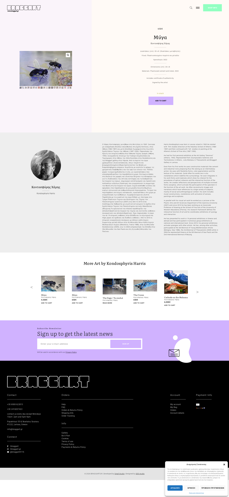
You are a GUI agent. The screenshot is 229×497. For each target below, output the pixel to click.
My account (175, 404)
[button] (224, 464)
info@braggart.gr (14, 429)
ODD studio (140, 474)
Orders (173, 410)
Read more (107, 303)
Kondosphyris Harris (46, 193)
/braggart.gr (15, 449)
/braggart (14, 446)
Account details (177, 413)
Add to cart (161, 101)
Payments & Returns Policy (74, 447)
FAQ (63, 407)
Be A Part (66, 436)
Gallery (65, 433)
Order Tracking (68, 416)
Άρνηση (191, 488)
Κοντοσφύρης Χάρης (160, 43)
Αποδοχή (175, 488)
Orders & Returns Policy (72, 410)
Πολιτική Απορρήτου (196, 493)
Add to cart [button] (46, 303)
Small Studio (119, 474)
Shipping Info (67, 413)
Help (64, 404)
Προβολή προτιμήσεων (212, 488)
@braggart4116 (17, 452)
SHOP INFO (212, 8)
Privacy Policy (71, 352)
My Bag (173, 407)
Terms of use (67, 441)
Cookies (65, 438)
